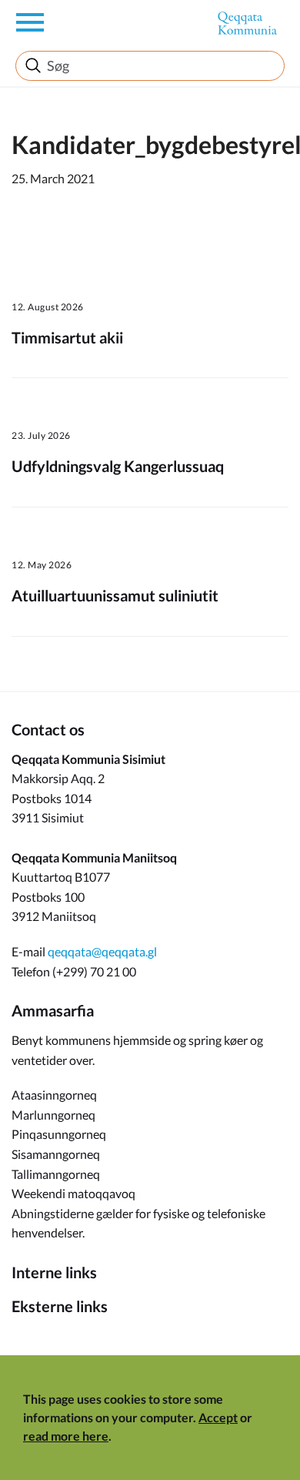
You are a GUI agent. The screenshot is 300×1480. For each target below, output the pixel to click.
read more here (65, 1435)
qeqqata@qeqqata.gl (102, 951)
